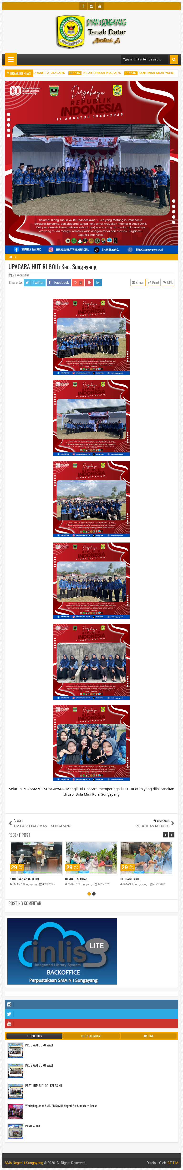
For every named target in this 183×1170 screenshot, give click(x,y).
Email (139, 282)
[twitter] (91, 1014)
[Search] (174, 59)
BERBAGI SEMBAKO (22, 878)
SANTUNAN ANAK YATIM (145, 73)
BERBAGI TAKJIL (75, 878)
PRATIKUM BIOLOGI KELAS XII (43, 1085)
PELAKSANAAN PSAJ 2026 (91, 73)
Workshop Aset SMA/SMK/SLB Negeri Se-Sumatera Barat (61, 1105)
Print (155, 282)
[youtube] (100, 6)
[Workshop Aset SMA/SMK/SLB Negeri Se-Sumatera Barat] (15, 1111)
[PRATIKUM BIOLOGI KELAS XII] (15, 1091)
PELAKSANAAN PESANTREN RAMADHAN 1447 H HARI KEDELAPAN (144, 880)
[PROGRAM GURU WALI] (15, 1050)
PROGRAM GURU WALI (39, 1044)
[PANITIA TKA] (15, 1131)
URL (169, 282)
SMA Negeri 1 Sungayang (24, 1163)
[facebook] (83, 6)
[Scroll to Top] (176, 1163)
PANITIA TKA (33, 1125)
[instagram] (91, 6)
